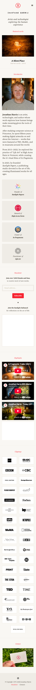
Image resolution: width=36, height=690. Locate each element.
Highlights (18, 358)
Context (18, 644)
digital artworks (17, 136)
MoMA (25, 142)
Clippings (18, 452)
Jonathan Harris (10, 114)
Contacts (22, 684)
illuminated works (18, 171)
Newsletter (18, 273)
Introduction (18, 74)
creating (27, 155)
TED (19, 142)
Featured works (18, 31)
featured (11, 142)
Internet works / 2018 (18, 62)
